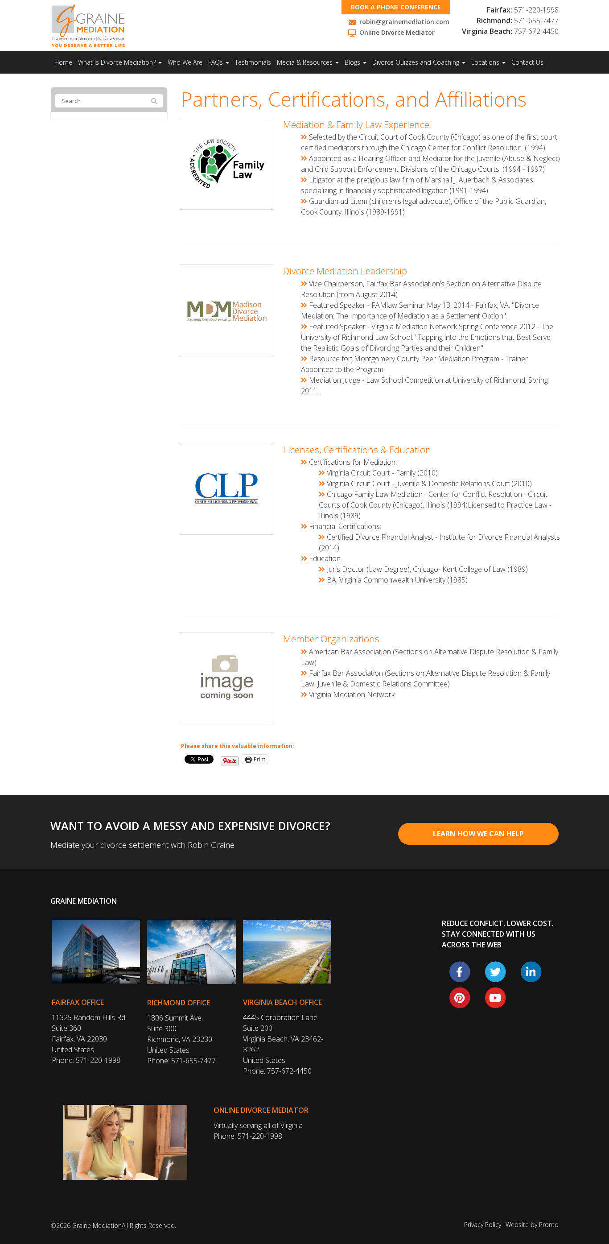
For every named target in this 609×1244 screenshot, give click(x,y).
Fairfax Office (78, 1002)
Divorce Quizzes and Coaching (416, 62)
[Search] (154, 101)
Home (63, 62)
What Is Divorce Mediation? (117, 62)
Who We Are (185, 62)
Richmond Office (178, 1003)
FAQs (216, 62)
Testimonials (253, 62)
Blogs (353, 62)
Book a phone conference (396, 7)
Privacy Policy (482, 1224)
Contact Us (527, 62)
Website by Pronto (532, 1224)
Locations (486, 62)
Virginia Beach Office (282, 1002)
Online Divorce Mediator (261, 1110)
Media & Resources (305, 62)
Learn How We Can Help (478, 834)
